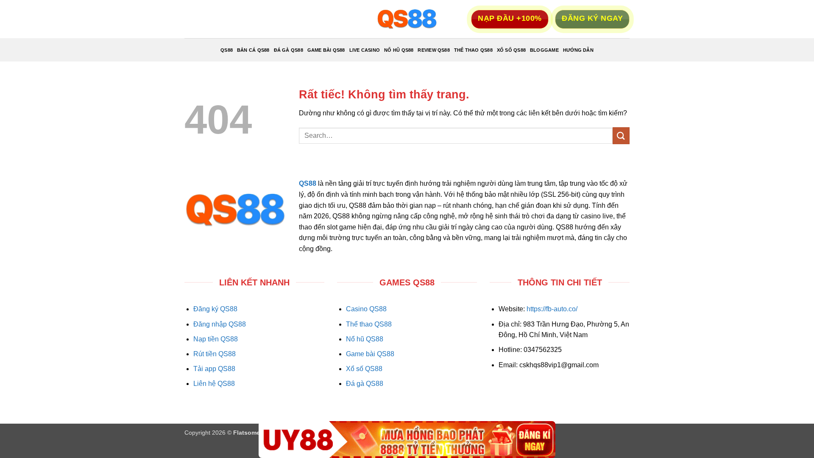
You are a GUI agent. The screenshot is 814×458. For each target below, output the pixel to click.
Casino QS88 (366, 309)
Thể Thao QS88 (473, 50)
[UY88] (407, 439)
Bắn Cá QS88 (253, 50)
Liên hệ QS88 (214, 383)
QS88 (226, 50)
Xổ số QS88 (364, 368)
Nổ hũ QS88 (364, 339)
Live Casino (364, 50)
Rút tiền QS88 (214, 353)
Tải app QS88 (214, 368)
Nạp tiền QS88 (215, 339)
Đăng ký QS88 (215, 309)
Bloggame (544, 50)
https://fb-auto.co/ (552, 309)
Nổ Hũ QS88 (398, 50)
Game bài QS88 (370, 353)
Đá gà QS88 (364, 383)
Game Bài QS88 (326, 50)
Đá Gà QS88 (288, 50)
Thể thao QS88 (369, 324)
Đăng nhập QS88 (219, 324)
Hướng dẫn (578, 50)
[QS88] (407, 19)
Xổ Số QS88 (511, 50)
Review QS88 (433, 50)
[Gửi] (621, 135)
